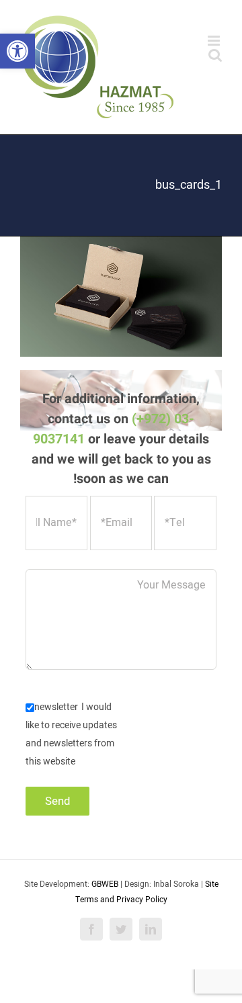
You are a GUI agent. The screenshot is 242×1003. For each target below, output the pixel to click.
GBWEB (104, 884)
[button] (17, 51)
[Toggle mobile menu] (215, 41)
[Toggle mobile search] (215, 55)
